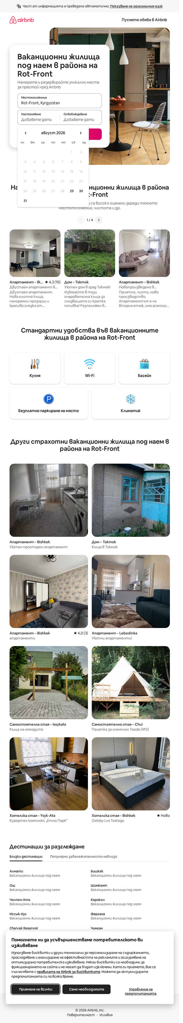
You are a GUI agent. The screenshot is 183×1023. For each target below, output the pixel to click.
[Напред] (98, 220)
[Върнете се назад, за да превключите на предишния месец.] (25, 133)
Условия (106, 1015)
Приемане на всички (35, 989)
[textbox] (38, 119)
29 (72, 191)
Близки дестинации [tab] (26, 856)
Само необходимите (86, 989)
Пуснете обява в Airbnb (144, 19)
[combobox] (59, 103)
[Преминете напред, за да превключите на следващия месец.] (80, 133)
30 (81, 191)
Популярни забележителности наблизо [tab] (83, 856)
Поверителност (81, 1015)
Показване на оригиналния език (136, 6)
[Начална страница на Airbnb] (22, 19)
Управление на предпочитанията (141, 991)
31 (25, 201)
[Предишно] (81, 220)
